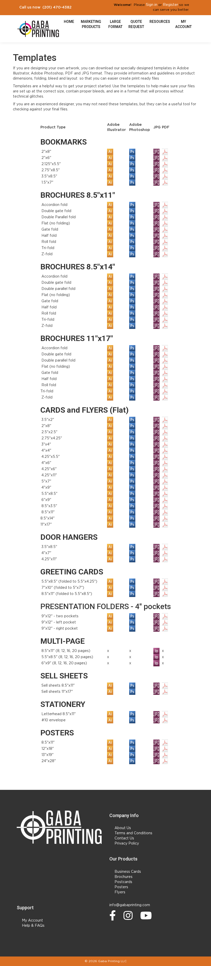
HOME (69, 22)
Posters (121, 887)
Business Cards (128, 872)
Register (170, 5)
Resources (160, 22)
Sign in (151, 5)
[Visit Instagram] (129, 915)
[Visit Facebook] (113, 915)
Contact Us (124, 838)
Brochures (124, 877)
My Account (32, 920)
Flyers (120, 892)
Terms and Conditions (133, 833)
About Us (123, 828)
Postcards (123, 882)
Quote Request (136, 24)
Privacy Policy (127, 843)
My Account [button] (183, 24)
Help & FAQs (33, 925)
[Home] (59, 827)
